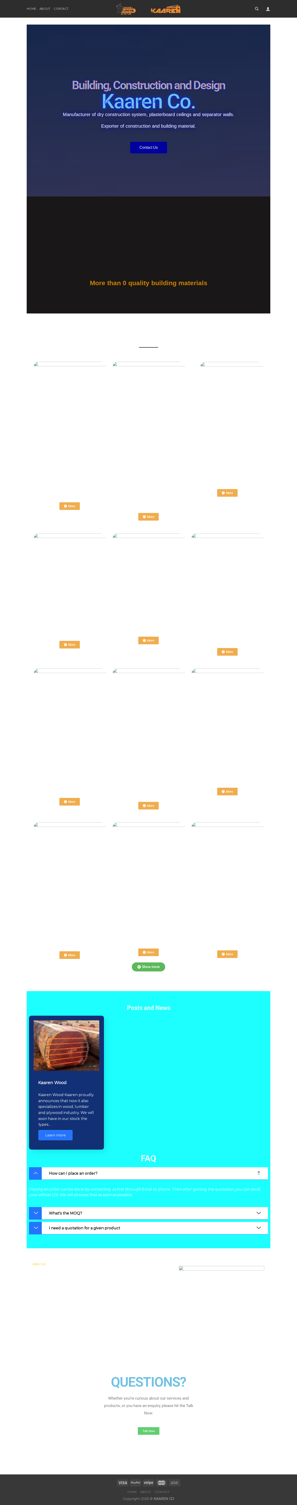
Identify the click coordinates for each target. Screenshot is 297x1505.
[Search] (256, 8)
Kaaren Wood (52, 1082)
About (44, 8)
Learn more (55, 1135)
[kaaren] (148, 9)
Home (31, 8)
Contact (61, 8)
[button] (148, 1173)
